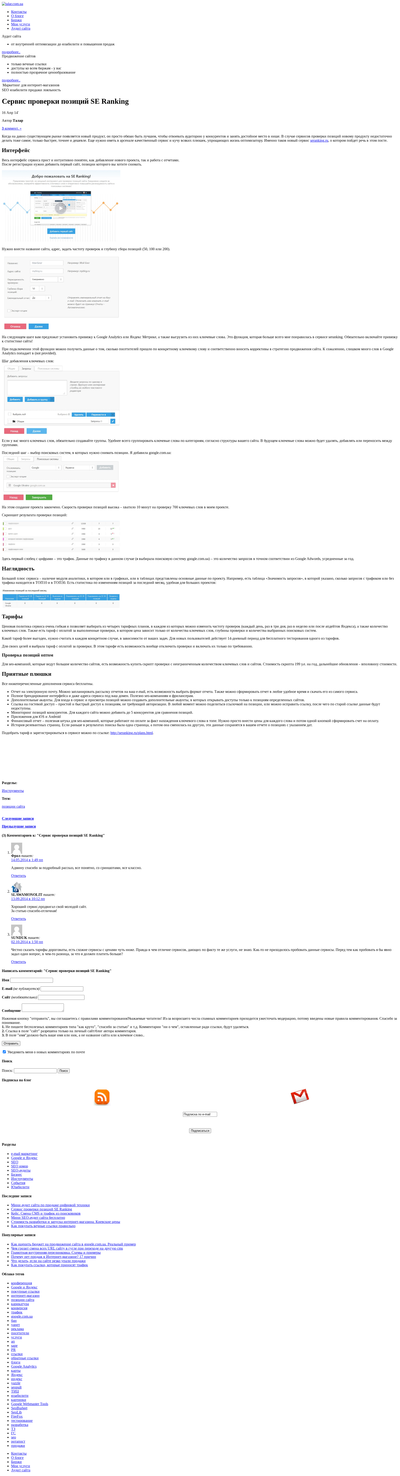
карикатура (20, 1304)
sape (14, 1346)
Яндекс (17, 1375)
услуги (16, 1337)
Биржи (16, 20)
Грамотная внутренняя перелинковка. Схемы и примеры (56, 1252)
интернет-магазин (25, 1296)
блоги (15, 1362)
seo (13, 1437)
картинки (18, 1400)
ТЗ (13, 1429)
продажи (18, 1446)
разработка (19, 1425)
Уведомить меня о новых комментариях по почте (46, 1052)
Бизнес (16, 1174)
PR (13, 1350)
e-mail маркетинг (24, 1154)
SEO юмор (19, 1166)
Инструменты (13, 791)
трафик (16, 1312)
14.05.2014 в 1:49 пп (27, 860)
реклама (17, 1329)
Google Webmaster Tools (29, 1404)
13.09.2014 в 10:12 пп (28, 899)
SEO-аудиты (21, 1170)
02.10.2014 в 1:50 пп (27, 942)
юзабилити (19, 1396)
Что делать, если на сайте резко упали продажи (48, 1261)
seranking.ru (319, 140)
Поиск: (7, 1071)
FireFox (17, 1416)
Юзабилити (20, 1187)
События (18, 1183)
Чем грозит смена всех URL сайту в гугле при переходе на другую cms (67, 1248)
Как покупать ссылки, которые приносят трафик (49, 1265)
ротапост (18, 1441)
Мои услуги (20, 24)
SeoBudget (19, 1408)
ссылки (17, 1354)
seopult (16, 1387)
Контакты (19, 12)
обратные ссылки (25, 1358)
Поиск (63, 1071)
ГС (13, 1433)
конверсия (19, 1308)
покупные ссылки (25, 1291)
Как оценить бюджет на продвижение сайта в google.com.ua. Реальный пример (73, 1244)
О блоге (17, 16)
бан (14, 1321)
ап (13, 1341)
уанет (15, 1325)
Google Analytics (24, 1366)
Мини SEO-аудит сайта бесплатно (38, 1218)
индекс (16, 1379)
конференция (21, 1283)
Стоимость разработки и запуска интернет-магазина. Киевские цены (65, 1222)
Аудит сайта (20, 28)
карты (16, 1371)
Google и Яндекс (24, 1158)
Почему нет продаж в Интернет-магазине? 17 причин (53, 1257)
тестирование (22, 1421)
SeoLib (16, 1412)
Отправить (11, 1043)
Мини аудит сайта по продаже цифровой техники (50, 1205)
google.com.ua (22, 1316)
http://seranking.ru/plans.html (131, 733)
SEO (14, 1162)
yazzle (15, 1383)
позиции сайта (13, 806)
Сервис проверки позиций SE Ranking (41, 1209)
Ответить (18, 876)
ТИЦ (15, 1391)
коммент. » (12, 128)
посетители (20, 1333)
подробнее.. (11, 52)
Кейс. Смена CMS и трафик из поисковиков (46, 1213)
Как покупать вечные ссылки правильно (43, 1226)
